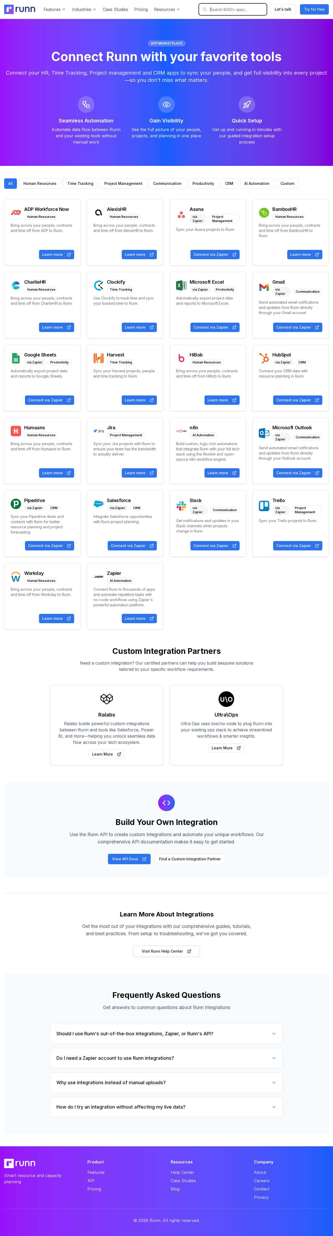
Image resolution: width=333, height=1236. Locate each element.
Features (96, 1172)
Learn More (102, 754)
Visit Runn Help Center (162, 951)
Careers (262, 1180)
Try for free (314, 9)
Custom (287, 183)
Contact (261, 1189)
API (91, 1180)
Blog (175, 1189)
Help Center (183, 1172)
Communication (167, 183)
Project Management (123, 183)
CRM (229, 183)
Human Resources (39, 183)
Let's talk (283, 9)
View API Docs (125, 859)
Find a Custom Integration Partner (190, 859)
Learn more (52, 254)
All (10, 183)
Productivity (203, 183)
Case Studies (115, 9)
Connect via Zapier (211, 254)
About (260, 1172)
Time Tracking (80, 183)
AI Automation (257, 183)
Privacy (261, 1197)
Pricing (141, 9)
